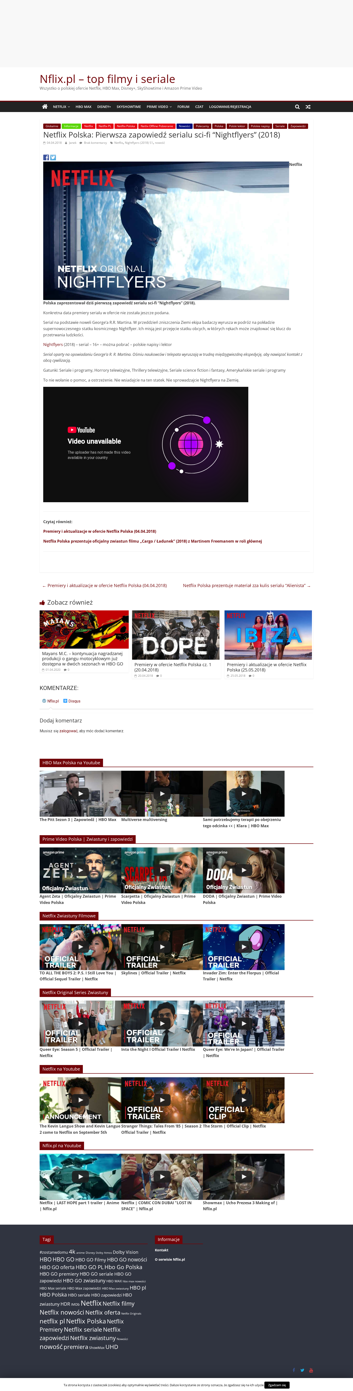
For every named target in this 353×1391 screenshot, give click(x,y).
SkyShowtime (129, 106)
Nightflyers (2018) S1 (139, 143)
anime (80, 1253)
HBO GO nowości (127, 1259)
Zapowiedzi (298, 126)
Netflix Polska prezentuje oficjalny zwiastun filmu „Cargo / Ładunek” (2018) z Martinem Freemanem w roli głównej (152, 541)
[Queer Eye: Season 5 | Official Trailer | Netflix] (80, 1023)
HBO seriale (79, 1295)
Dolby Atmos (104, 1252)
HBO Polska (53, 1294)
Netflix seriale (83, 1329)
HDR (65, 1304)
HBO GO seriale (96, 1274)
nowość (160, 143)
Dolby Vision (125, 1252)
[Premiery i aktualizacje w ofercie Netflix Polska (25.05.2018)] (268, 613)
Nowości (184, 126)
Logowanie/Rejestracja (230, 106)
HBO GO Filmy (90, 1259)
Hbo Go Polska (123, 1267)
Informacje (71, 126)
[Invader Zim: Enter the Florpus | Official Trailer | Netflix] (244, 947)
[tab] (50, 703)
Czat (199, 106)
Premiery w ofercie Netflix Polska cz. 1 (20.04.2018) (172, 667)
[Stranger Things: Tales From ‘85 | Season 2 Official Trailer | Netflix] (162, 1100)
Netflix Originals (131, 1313)
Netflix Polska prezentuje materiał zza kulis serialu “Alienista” (247, 585)
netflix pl (52, 1321)
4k (72, 1251)
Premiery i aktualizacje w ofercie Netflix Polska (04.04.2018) (99, 531)
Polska (219, 126)
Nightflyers (53, 344)
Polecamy (202, 126)
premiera (76, 1347)
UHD (111, 1347)
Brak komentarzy (95, 143)
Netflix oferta (102, 1312)
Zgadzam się (277, 1385)
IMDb (75, 1304)
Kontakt (161, 1250)
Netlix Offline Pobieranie (157, 126)
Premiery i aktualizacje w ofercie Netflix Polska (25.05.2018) (266, 667)
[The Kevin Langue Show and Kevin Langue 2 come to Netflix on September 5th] (80, 1100)
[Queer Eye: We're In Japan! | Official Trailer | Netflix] (244, 1023)
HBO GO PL (89, 1267)
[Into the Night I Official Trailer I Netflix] (162, 1023)
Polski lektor (237, 126)
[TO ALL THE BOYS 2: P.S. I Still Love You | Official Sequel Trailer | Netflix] (80, 947)
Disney (90, 1253)
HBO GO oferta (57, 1267)
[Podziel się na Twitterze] (53, 157)
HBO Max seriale (53, 1288)
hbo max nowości (134, 1281)
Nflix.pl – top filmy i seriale (107, 78)
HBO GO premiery (59, 1274)
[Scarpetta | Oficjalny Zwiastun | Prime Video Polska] (162, 870)
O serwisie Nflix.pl (170, 1259)
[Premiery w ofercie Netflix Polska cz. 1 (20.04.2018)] (175, 613)
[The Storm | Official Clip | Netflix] (244, 1100)
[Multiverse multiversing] (162, 794)
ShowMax (96, 1347)
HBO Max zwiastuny (115, 1288)
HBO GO (63, 1259)
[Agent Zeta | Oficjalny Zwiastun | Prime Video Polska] (80, 870)
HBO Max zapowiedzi (84, 1288)
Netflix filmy (118, 1303)
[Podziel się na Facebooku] (46, 157)
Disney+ (104, 106)
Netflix (59, 106)
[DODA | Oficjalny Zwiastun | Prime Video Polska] (244, 870)
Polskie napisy (260, 126)
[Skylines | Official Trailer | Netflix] (162, 947)
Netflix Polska (126, 126)
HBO (46, 1259)
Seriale (280, 126)
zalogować (68, 731)
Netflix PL (105, 126)
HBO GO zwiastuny (84, 1280)
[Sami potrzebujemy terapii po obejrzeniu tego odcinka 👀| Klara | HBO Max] (244, 794)
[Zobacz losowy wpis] (308, 107)
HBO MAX (83, 106)
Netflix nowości (62, 1312)
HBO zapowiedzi (106, 1295)
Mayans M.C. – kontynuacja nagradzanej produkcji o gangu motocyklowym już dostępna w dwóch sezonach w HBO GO (82, 659)
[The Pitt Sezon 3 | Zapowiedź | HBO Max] (80, 794)
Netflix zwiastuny (93, 1338)
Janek (73, 143)
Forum (183, 106)
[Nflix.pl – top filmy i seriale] (45, 107)
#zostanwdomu (54, 1252)
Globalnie (52, 126)
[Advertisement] (176, 33)
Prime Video (157, 106)
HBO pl (138, 1287)
